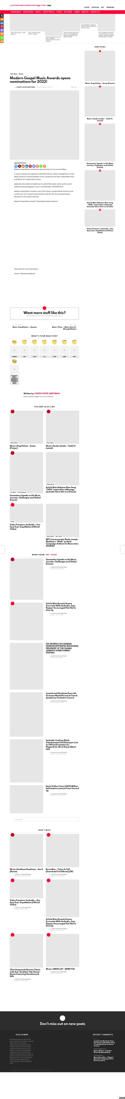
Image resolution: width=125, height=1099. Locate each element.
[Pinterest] (30, 166)
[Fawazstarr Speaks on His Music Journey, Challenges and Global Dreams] (53, 25)
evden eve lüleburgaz (99, 1048)
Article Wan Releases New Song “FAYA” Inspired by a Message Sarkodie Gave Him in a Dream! (61, 490)
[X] (19, 166)
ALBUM (76, 12)
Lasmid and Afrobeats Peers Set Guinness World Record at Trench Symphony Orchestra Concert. (61, 695)
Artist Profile (48, 12)
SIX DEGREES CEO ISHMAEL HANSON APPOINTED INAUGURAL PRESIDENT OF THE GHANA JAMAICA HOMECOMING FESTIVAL (62, 648)
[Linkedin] (26, 166)
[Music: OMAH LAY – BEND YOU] (62, 950)
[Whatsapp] (41, 166)
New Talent (59, 536)
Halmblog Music (98, 1055)
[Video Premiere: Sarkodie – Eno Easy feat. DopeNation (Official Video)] (89, 19)
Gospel (38, 12)
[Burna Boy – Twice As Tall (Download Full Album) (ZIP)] (62, 850)
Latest (86, 7)
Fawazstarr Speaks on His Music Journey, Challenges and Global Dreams (25, 498)
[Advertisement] (44, 59)
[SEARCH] (114, 12)
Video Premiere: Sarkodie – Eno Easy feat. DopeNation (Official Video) (89, 27)
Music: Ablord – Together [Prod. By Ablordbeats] (103, 1051)
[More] (44, 166)
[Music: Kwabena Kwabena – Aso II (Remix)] (26, 850)
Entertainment (22, 492)
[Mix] (37, 166)
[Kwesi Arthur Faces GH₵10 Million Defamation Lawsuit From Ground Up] (26, 799)
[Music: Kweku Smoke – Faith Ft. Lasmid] (36, 22)
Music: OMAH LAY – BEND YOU (60, 969)
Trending (110, 7)
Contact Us (95, 12)
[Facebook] (16, 166)
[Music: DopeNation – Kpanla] (2, 549)
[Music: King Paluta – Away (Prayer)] (18, 22)
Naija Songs (28, 12)
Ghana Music (16, 12)
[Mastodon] (33, 166)
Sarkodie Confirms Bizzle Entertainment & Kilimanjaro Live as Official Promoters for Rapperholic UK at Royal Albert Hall (62, 744)
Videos (59, 12)
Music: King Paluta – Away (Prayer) (100, 83)
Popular (95, 7)
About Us (85, 12)
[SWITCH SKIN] (111, 12)
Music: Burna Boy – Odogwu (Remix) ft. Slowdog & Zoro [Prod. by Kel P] (104, 1059)
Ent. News (68, 12)
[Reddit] (23, 166)
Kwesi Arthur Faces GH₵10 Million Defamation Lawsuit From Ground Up (62, 788)
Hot (102, 7)
